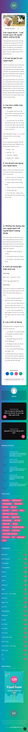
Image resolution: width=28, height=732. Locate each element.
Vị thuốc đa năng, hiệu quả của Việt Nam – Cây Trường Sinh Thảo (17, 470)
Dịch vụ (13, 507)
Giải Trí (14, 510)
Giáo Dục (6, 510)
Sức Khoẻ (6, 527)
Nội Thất (17, 520)
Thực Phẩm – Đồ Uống (9, 646)
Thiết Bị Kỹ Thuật (17, 527)
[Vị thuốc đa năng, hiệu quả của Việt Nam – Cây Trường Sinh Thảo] (5, 469)
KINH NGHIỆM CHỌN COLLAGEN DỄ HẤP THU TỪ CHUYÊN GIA (17, 485)
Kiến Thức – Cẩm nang (9, 594)
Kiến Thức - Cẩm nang (10, 513)
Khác (21, 510)
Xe (13, 537)
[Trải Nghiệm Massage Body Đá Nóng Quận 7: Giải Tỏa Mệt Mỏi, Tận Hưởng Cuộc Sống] (5, 454)
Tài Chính (6, 537)
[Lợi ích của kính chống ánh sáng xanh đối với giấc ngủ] (5, 462)
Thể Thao (6, 530)
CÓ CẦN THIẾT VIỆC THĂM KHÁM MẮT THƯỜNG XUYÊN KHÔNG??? (16, 478)
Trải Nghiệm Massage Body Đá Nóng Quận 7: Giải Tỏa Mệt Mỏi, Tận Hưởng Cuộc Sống (17, 455)
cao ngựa (18, 134)
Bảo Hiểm (6, 500)
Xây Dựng (21, 537)
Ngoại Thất (15, 517)
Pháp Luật (6, 524)
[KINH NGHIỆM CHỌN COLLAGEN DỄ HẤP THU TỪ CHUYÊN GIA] (5, 485)
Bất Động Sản (16, 500)
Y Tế (4, 540)
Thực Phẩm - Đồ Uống (10, 534)
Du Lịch (5, 507)
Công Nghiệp (7, 503)
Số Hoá (15, 524)
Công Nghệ (18, 503)
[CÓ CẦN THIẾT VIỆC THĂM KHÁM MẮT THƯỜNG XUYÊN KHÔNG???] (5, 477)
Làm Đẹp (6, 517)
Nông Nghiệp (7, 520)
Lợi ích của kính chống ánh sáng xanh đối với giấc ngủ (16, 461)
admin (14, 396)
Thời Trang (15, 530)
